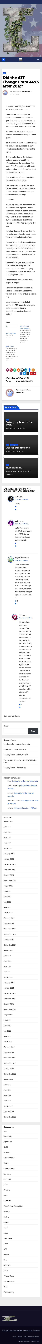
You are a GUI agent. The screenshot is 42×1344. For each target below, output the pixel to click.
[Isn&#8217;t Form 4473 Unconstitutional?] (27, 334)
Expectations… (14, 467)
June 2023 (8, 1025)
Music (6, 1233)
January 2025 (9, 923)
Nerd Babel (8, 1238)
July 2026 (7, 827)
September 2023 (10, 1009)
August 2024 (8, 950)
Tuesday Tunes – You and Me (15, 768)
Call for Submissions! (18, 447)
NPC (5, 1249)
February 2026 (9, 854)
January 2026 (9, 859)
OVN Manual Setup (23, 1341)
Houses (20, 1336)
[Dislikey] (15, 510)
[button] (38, 59)
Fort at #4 (7, 1201)
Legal (6, 1228)
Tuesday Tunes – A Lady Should (16, 755)
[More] (33, 368)
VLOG (6, 1287)
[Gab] (14, 368)
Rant (5, 1260)
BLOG (6, 1147)
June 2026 (8, 832)
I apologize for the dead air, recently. (17, 744)
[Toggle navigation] (20, 60)
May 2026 (7, 837)
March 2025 (8, 913)
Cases (6, 1163)
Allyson (22, 428)
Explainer (7, 1174)
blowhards (7, 1152)
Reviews (7, 1265)
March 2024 (8, 977)
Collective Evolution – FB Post (15, 749)
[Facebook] (29, 368)
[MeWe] (25, 368)
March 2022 (8, 1106)
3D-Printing (8, 1136)
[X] (22, 368)
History (6, 1217)
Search (6, 726)
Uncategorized (14, 445)
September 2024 (10, 945)
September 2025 (10, 880)
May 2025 (7, 902)
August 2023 (8, 1015)
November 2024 (10, 934)
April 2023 (7, 1036)
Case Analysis (9, 1158)
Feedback (7, 1179)
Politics (6, 1254)
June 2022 (8, 1090)
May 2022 (7, 1095)
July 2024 (7, 956)
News (6, 1244)
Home (14, 1336)
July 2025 (7, 891)
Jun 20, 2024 (11, 471)
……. (5, 1131)
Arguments (8, 1142)
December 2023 (10, 993)
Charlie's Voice (9, 1168)
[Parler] (7, 368)
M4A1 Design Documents (31, 1336)
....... (4, 73)
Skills (6, 1271)
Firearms (7, 1190)
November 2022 (10, 1063)
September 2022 (10, 1074)
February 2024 (9, 982)
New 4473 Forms (11, 333)
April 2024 (7, 972)
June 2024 (8, 961)
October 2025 (9, 875)
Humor (6, 1222)
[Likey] (15, 507)
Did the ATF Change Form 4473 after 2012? (21, 82)
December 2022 (10, 1058)
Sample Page (35, 1341)
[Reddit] (18, 368)
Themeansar (36, 1330)
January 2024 (9, 988)
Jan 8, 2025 (11, 451)
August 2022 (8, 1079)
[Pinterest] (11, 368)
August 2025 (8, 886)
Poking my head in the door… (19, 423)
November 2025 (10, 870)
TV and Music (9, 1276)
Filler (5, 1185)
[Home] (3, 59)
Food (6, 1195)
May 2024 (7, 966)
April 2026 (7, 843)
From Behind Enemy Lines (13, 1206)
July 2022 (7, 1085)
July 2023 (7, 1020)
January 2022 (9, 1111)
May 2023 (7, 1031)
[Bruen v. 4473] (13, 353)
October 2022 (9, 1068)
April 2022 (7, 1101)
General (7, 1211)
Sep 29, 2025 (11, 428)
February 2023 (9, 1047)
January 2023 (9, 1052)
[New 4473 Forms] (12, 328)
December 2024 (10, 929)
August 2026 (8, 821)
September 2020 (10, 1117)
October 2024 (9, 940)
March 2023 (8, 1042)
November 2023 (10, 999)
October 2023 (9, 1004)
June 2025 (8, 897)
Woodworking (9, 1292)
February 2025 (9, 918)
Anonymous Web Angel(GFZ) (23, 91)
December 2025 (10, 864)
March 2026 (8, 848)
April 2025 (7, 907)
